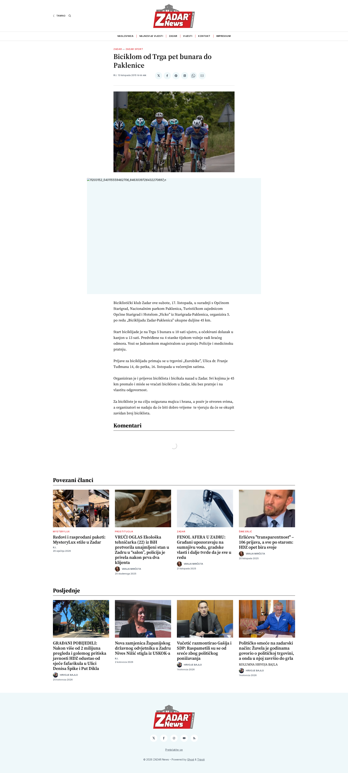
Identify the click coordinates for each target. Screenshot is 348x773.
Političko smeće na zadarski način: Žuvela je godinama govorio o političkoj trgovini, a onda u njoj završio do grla (266, 650)
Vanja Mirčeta (131, 569)
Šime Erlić (245, 531)
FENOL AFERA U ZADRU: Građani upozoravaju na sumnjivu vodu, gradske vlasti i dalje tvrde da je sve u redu (204, 547)
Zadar (173, 36)
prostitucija (124, 531)
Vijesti (187, 36)
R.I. (115, 75)
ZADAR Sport (134, 49)
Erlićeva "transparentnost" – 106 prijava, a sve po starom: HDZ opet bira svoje (266, 542)
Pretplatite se (174, 749)
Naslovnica (125, 36)
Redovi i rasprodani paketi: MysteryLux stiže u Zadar (79, 539)
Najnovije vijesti (151, 36)
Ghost (190, 759)
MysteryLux (61, 531)
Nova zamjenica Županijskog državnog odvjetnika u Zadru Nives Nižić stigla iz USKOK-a (143, 648)
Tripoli (201, 759)
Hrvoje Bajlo (69, 675)
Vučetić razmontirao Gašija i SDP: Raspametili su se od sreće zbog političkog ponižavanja (204, 650)
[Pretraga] (69, 15)
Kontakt (204, 36)
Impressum (223, 36)
